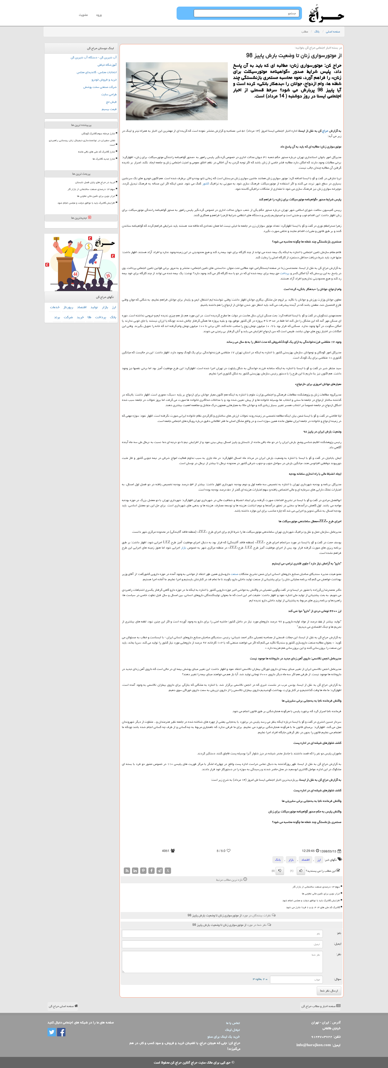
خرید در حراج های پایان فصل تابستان (95, 182)
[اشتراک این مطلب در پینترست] (143, 871)
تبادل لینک (232, 1030)
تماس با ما (233, 1023)
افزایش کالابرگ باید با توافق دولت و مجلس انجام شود (311, 900)
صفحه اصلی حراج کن (61, 1006)
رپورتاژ (68, 307)
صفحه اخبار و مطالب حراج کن (318, 1006)
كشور (205, 183)
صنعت (234, 574)
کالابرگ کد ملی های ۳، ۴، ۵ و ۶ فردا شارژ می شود (313, 907)
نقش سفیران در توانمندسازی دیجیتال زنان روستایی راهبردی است (82, 142)
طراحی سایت (109, 94)
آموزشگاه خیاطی (107, 65)
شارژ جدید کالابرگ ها (104, 158)
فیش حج (111, 102)
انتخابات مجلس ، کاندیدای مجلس (97, 72)
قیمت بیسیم (109, 109)
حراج (325, 131)
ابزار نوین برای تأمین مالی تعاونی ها (321, 893)
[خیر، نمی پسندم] (280, 871)
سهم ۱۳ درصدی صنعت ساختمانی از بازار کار (316, 886)
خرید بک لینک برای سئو (223, 1036)
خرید (80, 317)
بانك (278, 860)
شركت (68, 317)
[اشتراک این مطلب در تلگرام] (159, 871)
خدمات (54, 307)
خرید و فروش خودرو (104, 80)
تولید (94, 307)
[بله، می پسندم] (301, 871)
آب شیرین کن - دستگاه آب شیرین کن (94, 57)
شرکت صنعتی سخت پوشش (100, 87)
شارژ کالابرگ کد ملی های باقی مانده (96, 151)
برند (57, 317)
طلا (89, 317)
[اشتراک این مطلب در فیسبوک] (151, 871)
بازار (183, 548)
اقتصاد (305, 860)
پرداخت (284, 273)
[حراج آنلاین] (326, 6)
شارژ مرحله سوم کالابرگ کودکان (98, 133)
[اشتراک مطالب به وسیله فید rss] (127, 871)
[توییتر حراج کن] (52, 1032)
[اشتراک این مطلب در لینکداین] (135, 871)
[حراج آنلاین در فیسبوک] (60, 1032)
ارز (319, 860)
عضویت (83, 15)
